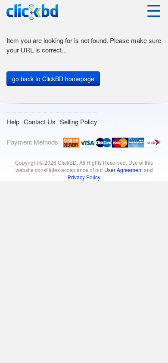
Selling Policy (78, 121)
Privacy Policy (84, 177)
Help (12, 121)
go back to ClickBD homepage (53, 78)
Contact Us (40, 121)
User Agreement (123, 169)
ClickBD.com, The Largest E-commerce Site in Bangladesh (32, 12)
